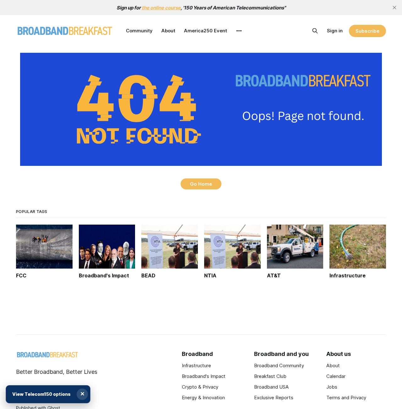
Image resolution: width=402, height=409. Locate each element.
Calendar (335, 376)
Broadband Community (279, 365)
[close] (394, 8)
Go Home (201, 184)
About (168, 31)
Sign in (335, 31)
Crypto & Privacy (200, 387)
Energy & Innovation (203, 398)
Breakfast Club (270, 376)
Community (139, 31)
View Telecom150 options (41, 394)
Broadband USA (271, 387)
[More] (239, 31)
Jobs (331, 387)
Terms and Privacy (346, 398)
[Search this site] (315, 31)
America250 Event (205, 31)
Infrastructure (196, 365)
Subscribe (367, 31)
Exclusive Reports (273, 398)
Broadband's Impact (203, 376)
